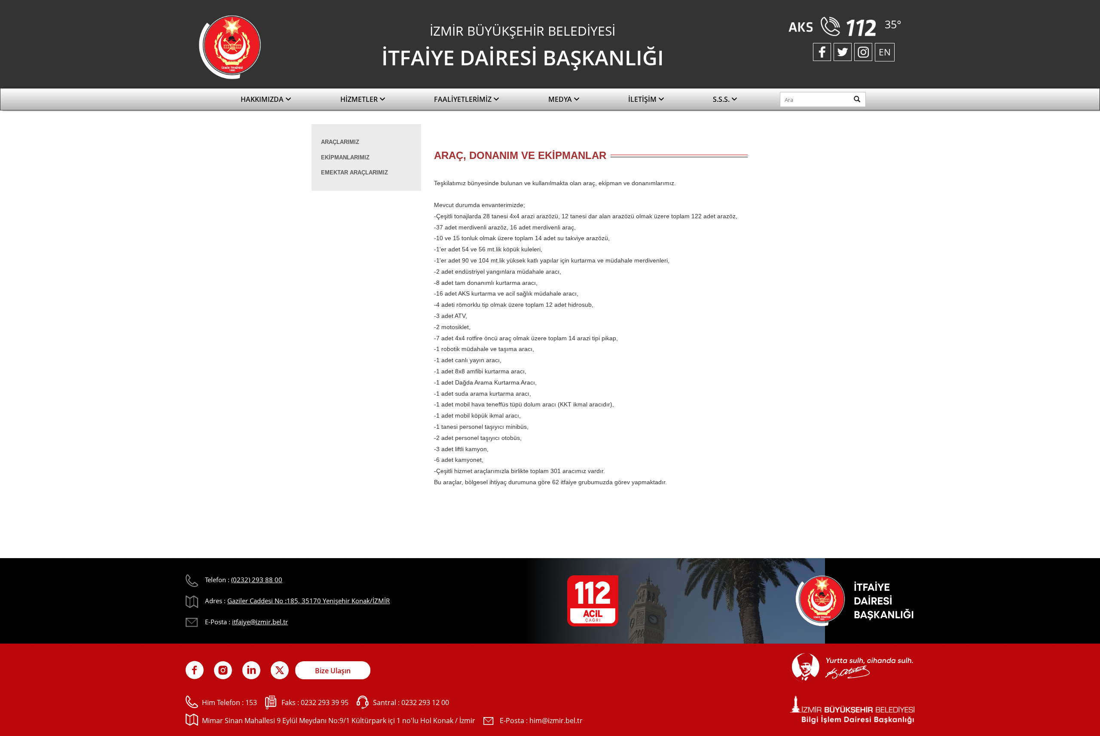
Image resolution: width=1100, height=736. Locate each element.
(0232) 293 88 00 (256, 579)
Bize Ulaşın (333, 670)
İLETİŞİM (643, 99)
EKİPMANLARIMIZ (345, 157)
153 (251, 702)
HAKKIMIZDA (263, 99)
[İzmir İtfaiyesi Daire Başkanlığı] (230, 46)
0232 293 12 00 (425, 702)
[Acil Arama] (834, 25)
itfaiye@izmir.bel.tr (260, 621)
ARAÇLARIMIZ (340, 142)
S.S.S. (722, 99)
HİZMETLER (359, 99)
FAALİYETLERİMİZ (463, 99)
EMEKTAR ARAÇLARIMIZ (354, 172)
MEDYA (561, 99)
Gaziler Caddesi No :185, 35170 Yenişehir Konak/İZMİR (308, 600)
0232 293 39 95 (324, 702)
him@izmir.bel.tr (556, 720)
